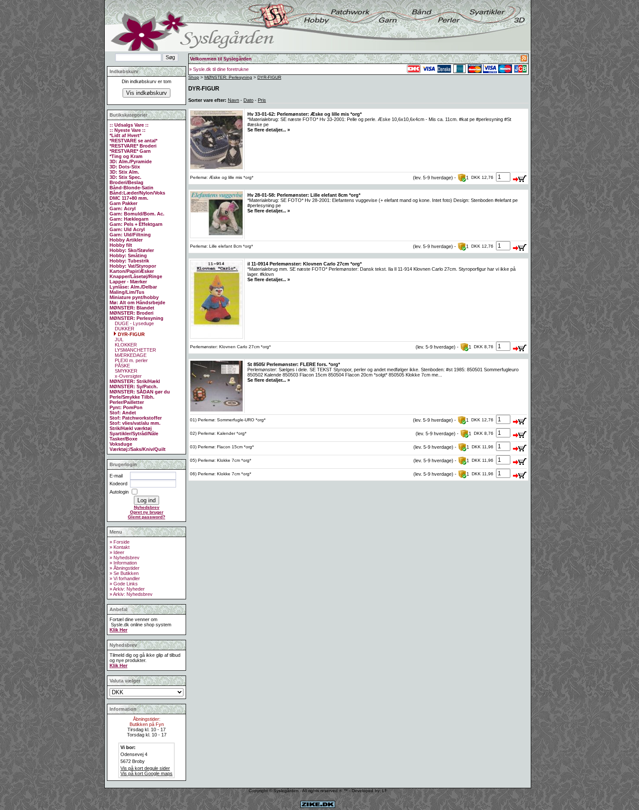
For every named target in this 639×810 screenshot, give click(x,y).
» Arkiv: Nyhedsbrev (131, 594)
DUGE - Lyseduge (133, 323)
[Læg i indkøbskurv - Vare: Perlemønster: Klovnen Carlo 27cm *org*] (520, 346)
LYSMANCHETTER (134, 350)
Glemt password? (146, 516)
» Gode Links (124, 583)
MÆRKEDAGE (129, 355)
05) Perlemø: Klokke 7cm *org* (220, 460)
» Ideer (117, 552)
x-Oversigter (127, 376)
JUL (118, 339)
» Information (123, 562)
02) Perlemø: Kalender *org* (218, 433)
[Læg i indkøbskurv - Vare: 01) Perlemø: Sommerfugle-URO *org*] (520, 419)
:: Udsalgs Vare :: (129, 125)
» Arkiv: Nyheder (127, 589)
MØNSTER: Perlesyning (228, 77)
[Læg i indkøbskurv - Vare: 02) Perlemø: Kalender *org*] (520, 433)
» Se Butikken (124, 573)
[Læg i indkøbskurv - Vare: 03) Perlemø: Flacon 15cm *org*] (520, 446)
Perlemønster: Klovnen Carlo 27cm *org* (230, 346)
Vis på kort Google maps (146, 773)
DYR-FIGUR (130, 334)
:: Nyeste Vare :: (128, 130)
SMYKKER (125, 370)
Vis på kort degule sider (145, 768)
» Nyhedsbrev (125, 557)
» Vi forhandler (125, 578)
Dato (248, 100)
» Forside (120, 541)
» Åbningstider (125, 568)
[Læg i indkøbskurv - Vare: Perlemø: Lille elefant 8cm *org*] (520, 246)
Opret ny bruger (146, 512)
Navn (233, 100)
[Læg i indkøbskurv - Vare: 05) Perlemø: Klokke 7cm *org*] (520, 460)
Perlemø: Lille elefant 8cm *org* (221, 246)
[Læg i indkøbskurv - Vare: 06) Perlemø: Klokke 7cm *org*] (520, 473)
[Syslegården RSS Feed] (524, 59)
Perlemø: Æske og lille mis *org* (221, 177)
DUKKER (123, 328)
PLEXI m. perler (130, 360)
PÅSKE (121, 365)
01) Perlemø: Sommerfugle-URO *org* (228, 419)
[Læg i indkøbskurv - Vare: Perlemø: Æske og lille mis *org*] (520, 177)
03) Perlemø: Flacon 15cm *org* (222, 446)
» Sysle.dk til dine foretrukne (219, 69)
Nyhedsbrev (147, 507)
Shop (193, 77)
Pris (262, 100)
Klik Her (118, 629)
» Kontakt (120, 547)
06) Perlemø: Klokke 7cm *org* (220, 473)
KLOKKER (125, 344)
